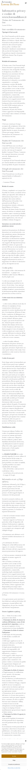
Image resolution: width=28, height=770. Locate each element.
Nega (14, 760)
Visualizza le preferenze (14, 764)
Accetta (14, 756)
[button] (26, 741)
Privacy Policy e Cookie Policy (14, 767)
